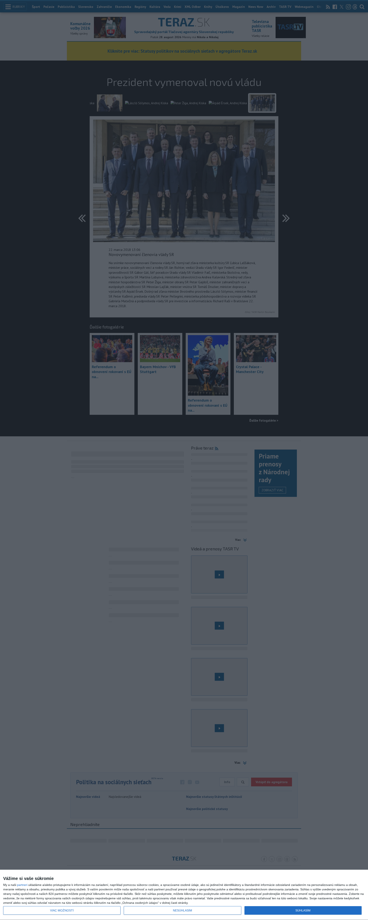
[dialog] (184, 895)
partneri (22, 884)
